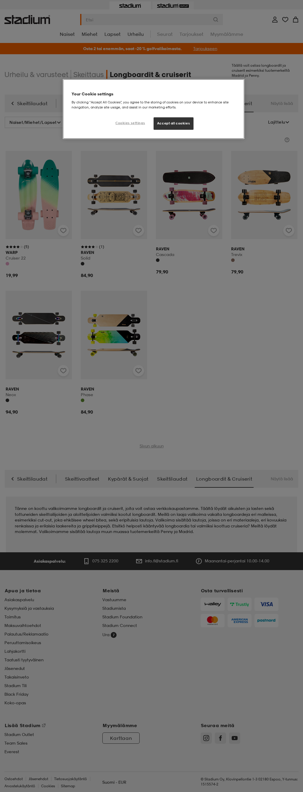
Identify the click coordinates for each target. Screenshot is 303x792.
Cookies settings (130, 123)
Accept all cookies (173, 123)
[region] (153, 109)
